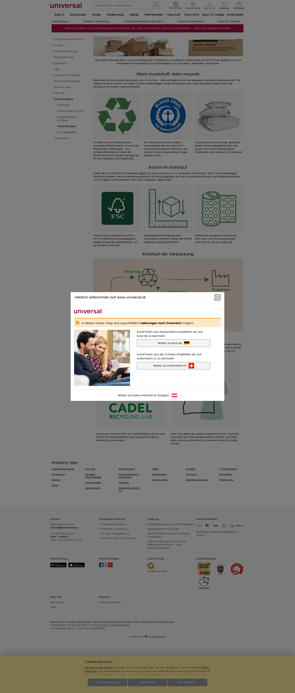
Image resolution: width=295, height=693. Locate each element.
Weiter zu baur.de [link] (170, 343)
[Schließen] (217, 297)
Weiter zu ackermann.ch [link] (170, 365)
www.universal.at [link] (144, 395)
